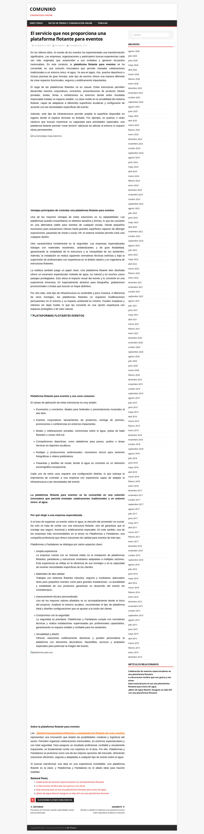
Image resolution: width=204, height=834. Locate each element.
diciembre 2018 (135, 435)
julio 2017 (132, 513)
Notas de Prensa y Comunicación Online (70, 23)
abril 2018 (132, 472)
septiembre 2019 (135, 393)
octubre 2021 (134, 291)
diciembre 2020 (135, 338)
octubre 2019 (134, 389)
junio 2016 (133, 573)
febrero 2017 (134, 536)
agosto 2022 (134, 245)
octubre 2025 (134, 97)
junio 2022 (133, 254)
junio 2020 (133, 365)
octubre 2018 (134, 444)
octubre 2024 (134, 148)
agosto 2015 (134, 620)
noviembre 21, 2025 (42, 45)
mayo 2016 (133, 578)
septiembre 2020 (135, 352)
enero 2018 (133, 486)
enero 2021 (133, 333)
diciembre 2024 (135, 139)
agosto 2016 (134, 564)
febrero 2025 (134, 130)
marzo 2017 (133, 532)
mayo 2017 (133, 523)
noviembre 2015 (135, 606)
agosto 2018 (134, 453)
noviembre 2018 (135, 439)
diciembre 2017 (135, 490)
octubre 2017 (134, 499)
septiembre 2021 (135, 296)
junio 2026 (133, 60)
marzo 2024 (133, 176)
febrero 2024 (134, 180)
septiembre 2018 (135, 449)
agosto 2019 (134, 398)
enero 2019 (133, 430)
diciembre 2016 (135, 546)
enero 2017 (133, 541)
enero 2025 (133, 134)
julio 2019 (132, 402)
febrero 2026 (134, 79)
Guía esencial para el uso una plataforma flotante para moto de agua (71, 789)
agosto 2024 (134, 157)
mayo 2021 (133, 314)
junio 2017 (133, 518)
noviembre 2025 (135, 93)
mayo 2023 (133, 222)
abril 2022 (132, 264)
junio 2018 (133, 462)
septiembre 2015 (135, 615)
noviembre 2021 (135, 287)
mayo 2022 (133, 259)
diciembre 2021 (135, 282)
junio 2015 (133, 629)
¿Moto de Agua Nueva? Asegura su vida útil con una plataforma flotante (72, 793)
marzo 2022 (133, 268)
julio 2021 (132, 305)
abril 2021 (132, 319)
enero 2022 (133, 277)
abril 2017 (132, 527)
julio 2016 (132, 569)
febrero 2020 (134, 375)
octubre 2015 (134, 610)
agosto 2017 (134, 509)
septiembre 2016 (135, 560)
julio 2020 (132, 361)
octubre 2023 (134, 199)
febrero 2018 (134, 481)
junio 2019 (133, 407)
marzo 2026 (133, 74)
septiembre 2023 (135, 203)
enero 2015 (133, 652)
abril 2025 (132, 120)
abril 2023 (132, 227)
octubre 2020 (134, 347)
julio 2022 (132, 250)
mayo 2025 (133, 116)
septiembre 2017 (135, 504)
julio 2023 (132, 213)
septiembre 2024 (135, 153)
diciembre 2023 (135, 190)
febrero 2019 (134, 425)
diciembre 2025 (135, 88)
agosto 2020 (134, 356)
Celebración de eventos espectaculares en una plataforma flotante (70, 782)
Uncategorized (75, 45)
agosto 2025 (134, 106)
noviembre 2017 (135, 495)
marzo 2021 (133, 324)
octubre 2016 (134, 555)
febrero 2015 (134, 647)
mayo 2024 (133, 166)
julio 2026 (132, 56)
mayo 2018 (133, 467)
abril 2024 (132, 171)
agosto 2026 (134, 51)
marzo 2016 (133, 587)
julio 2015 (132, 624)
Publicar (102, 23)
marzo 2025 (133, 125)
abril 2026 (132, 69)
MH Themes (71, 828)
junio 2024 (133, 162)
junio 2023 (133, 217)
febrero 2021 (134, 328)
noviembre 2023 (135, 194)
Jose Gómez (60, 45)
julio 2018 (132, 458)
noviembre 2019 (135, 384)
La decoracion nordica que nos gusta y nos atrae (60, 786)
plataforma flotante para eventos (55, 800)
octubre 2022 (134, 236)
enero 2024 (133, 185)
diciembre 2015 (135, 601)
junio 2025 (133, 111)
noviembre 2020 (135, 342)
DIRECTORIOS (36, 23)
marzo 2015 (133, 643)
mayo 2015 (133, 633)
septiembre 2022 (135, 240)
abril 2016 (132, 583)
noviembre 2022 (135, 231)
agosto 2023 (134, 208)
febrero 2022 (134, 273)
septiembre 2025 (135, 102)
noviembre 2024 (135, 143)
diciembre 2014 (135, 657)
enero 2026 (133, 83)
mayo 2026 (133, 65)
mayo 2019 (133, 412)
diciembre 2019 (135, 379)
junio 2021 (133, 310)
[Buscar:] (150, 35)
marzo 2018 (133, 476)
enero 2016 (133, 597)
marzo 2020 (133, 370)
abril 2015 (132, 638)
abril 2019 (132, 416)
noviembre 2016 (135, 550)
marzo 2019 (133, 421)
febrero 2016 (134, 592)
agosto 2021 (134, 301)
